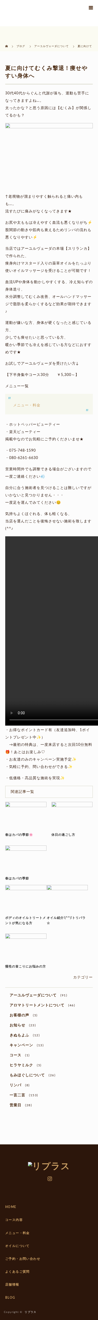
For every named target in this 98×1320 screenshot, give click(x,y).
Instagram (49, 1177)
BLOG (10, 1297)
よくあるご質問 (17, 1271)
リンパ (15, 1085)
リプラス (31, 1312)
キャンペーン (21, 1045)
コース (15, 1055)
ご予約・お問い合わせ (22, 1258)
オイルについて (17, 1245)
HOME (10, 1207)
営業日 (15, 1105)
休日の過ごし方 (63, 834)
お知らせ (17, 1025)
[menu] (91, 7)
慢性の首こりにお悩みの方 (25, 966)
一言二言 (17, 1095)
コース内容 (14, 1219)
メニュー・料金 (27, 405)
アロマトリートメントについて (37, 1005)
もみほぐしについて (27, 1075)
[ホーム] (7, 43)
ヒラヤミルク (21, 1065)
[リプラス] (49, 1166)
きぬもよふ (19, 1035)
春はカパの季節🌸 (19, 834)
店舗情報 (12, 1284)
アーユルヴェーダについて (33, 995)
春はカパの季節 (17, 878)
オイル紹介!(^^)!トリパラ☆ (66, 920)
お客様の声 (19, 1015)
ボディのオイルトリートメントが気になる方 (25, 920)
